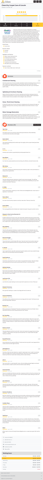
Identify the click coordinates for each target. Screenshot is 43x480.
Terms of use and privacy (6, 478)
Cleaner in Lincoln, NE (7, 7)
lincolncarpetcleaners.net (10, 444)
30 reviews (25, 14)
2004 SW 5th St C (8, 439)
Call (27, 25)
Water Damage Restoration (11, 112)
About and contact (5, 473)
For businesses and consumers (8, 475)
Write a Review (37, 124)
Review (16, 25)
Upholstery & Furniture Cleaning (12, 92)
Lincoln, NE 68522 (8, 437)
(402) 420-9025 (8, 442)
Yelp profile (7, 449)
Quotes (37, 25)
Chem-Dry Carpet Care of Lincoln (14, 5)
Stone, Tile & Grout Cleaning (11, 102)
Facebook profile (8, 446)
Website (5, 25)
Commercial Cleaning (9, 80)
